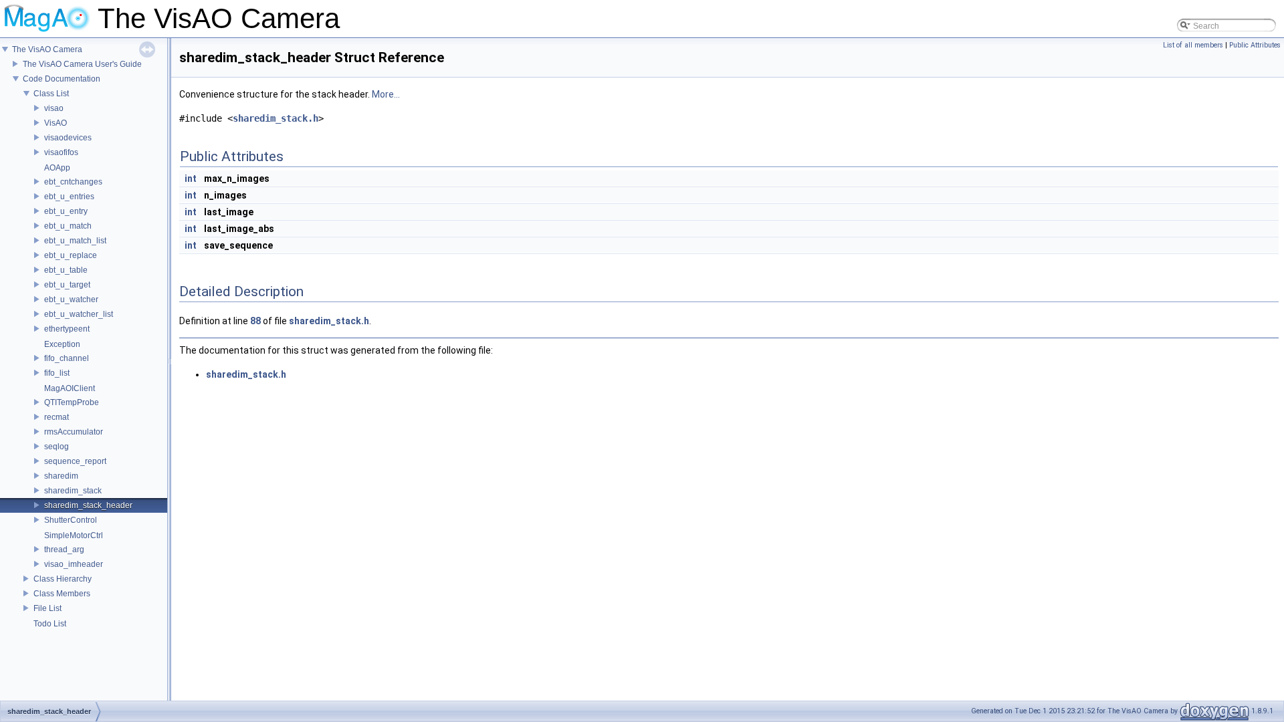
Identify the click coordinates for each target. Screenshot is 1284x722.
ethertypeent (67, 329)
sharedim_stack (73, 490)
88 (255, 321)
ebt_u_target (67, 284)
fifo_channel (66, 358)
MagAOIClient (69, 388)
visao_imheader (73, 564)
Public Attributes (1255, 45)
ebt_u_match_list (75, 240)
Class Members (61, 593)
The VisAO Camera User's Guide (82, 64)
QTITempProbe (71, 402)
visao (54, 108)
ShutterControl (70, 520)
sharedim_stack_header (88, 505)
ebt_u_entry (66, 211)
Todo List (49, 623)
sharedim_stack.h (275, 118)
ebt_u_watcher (71, 299)
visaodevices (68, 137)
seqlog (56, 446)
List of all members (1193, 45)
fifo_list (57, 373)
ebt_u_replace (70, 255)
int (191, 178)
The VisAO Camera (47, 49)
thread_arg (64, 549)
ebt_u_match (68, 226)
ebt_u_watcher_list (78, 314)
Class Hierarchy (62, 579)
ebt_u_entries (69, 196)
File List (47, 608)
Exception (62, 344)
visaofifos (61, 152)
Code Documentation (61, 79)
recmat (56, 417)
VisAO (55, 123)
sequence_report (75, 461)
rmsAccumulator (73, 432)
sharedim (61, 476)
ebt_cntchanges (73, 182)
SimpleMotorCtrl (73, 535)
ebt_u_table (66, 270)
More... (386, 94)
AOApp (57, 167)
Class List (51, 93)
